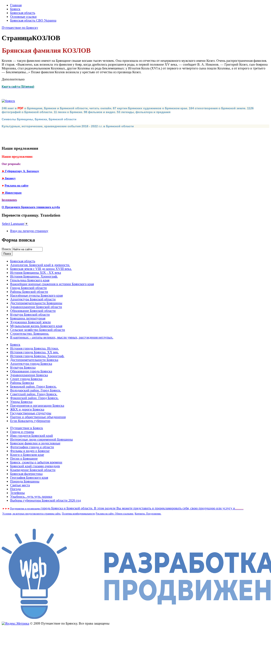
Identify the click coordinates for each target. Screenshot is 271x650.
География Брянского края (29, 477)
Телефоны (17, 493)
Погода (15, 489)
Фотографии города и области (32, 447)
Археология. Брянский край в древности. (40, 265)
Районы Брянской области (29, 291)
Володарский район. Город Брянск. (35, 390)
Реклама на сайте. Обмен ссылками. (115, 513)
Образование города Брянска (31, 371)
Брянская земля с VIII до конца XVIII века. (41, 269)
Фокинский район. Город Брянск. (34, 398)
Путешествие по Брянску (20, 27)
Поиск (7, 249)
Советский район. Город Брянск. (33, 394)
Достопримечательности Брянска (34, 360)
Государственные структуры (30, 413)
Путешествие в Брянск (26, 428)
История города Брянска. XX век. (34, 352)
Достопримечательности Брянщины (36, 303)
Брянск (15, 9)
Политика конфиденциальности (78, 513)
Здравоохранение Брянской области (36, 307)
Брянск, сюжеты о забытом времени (36, 462)
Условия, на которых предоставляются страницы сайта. (31, 513)
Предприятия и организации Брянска (37, 405)
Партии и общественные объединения (38, 417)
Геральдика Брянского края (29, 280)
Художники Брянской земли (30, 322)
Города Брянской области (28, 288)
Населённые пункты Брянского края (36, 295)
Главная (16, 5)
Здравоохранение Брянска (29, 375)
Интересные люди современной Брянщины (41, 439)
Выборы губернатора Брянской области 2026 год (45, 500)
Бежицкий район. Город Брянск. (33, 386)
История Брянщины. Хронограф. (34, 276)
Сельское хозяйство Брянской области (37, 330)
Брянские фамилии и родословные (35, 443)
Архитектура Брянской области (33, 299)
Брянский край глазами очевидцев (35, 466)
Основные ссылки (23, 16)
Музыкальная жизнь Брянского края (36, 326)
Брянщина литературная (27, 318)
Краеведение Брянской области (32, 470)
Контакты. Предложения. (148, 513)
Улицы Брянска (21, 402)
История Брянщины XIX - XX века (35, 272)
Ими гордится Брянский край (31, 435)
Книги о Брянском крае (27, 454)
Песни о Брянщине (24, 458)
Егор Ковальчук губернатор (30, 421)
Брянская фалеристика (26, 474)
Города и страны (22, 432)
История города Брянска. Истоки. (34, 348)
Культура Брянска (23, 367)
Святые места (20, 485)
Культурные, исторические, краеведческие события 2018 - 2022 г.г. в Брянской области (68, 126)
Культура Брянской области (30, 314)
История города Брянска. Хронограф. (37, 356)
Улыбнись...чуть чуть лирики (31, 496)
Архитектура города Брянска (31, 363)
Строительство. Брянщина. (29, 333)
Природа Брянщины (24, 481)
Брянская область (22, 13)
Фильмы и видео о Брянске (30, 451)
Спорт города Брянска (26, 379)
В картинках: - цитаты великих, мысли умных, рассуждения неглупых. (61, 337)
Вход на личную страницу (29, 231)
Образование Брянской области (33, 311)
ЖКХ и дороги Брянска (27, 409)
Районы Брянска (22, 382)
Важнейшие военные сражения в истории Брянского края (52, 284)
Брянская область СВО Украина (33, 20)
